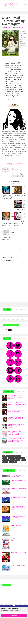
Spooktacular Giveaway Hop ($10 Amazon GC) (17, 517)
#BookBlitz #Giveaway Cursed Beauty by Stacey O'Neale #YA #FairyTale (15, 397)
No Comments (19, 27)
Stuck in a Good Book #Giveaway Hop (15, 476)
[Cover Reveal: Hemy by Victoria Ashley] (18, 204)
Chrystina (8, 27)
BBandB (4, 455)
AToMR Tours (20, 165)
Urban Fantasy (13, 461)
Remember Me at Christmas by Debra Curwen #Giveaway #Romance (16, 426)
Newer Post (6, 249)
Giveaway (22, 457)
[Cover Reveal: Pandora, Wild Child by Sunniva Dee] (18, 190)
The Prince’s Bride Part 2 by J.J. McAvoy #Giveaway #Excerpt (15, 418)
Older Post (22, 249)
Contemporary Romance (14, 455)
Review (23, 459)
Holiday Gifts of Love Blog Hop (18, 552)
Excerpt (10, 457)
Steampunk (5, 461)
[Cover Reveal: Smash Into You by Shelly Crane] (6, 232)
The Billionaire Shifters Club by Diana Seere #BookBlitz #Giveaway (17, 403)
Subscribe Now (13, 615)
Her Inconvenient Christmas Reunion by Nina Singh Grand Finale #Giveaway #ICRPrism (17, 433)
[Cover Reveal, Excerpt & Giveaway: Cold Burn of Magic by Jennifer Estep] (6, 190)
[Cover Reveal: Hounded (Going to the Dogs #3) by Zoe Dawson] (18, 216)
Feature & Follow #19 (15, 525)
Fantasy (16, 457)
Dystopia (4, 457)
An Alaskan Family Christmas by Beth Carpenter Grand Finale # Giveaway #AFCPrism (16, 440)
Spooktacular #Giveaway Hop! (18, 497)
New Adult (4, 459)
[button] (14, 608)
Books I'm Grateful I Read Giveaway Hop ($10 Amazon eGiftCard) (17, 508)
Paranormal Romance (14, 459)
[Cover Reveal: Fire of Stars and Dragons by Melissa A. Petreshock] (6, 216)
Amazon (21, 163)
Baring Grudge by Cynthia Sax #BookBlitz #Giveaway (15, 410)
